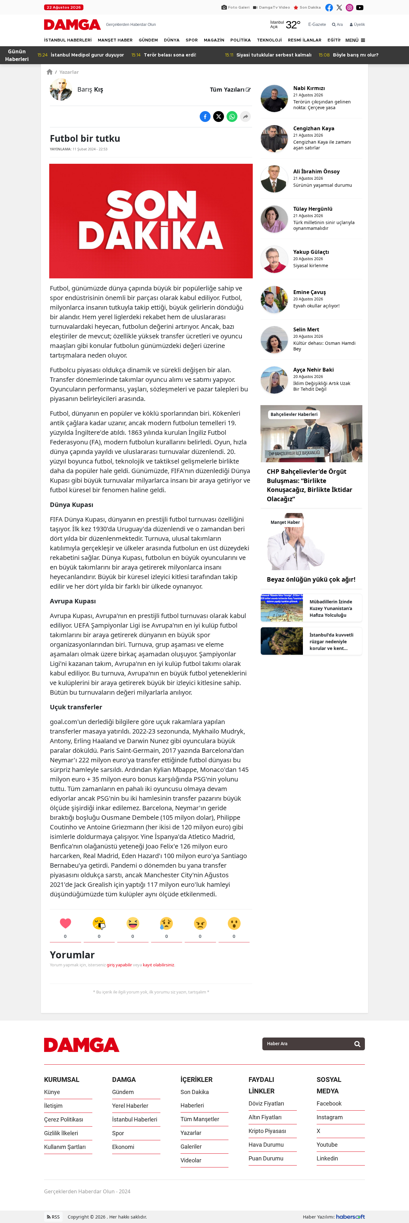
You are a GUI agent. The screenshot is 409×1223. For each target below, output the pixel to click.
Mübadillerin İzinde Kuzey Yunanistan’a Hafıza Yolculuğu (331, 608)
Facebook (329, 1103)
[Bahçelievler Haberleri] (311, 433)
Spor (118, 1133)
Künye (52, 1092)
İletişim (53, 1105)
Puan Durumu (266, 1158)
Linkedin (327, 1158)
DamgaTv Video (274, 7)
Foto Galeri (239, 7)
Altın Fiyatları (265, 1117)
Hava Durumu (266, 1144)
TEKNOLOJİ (269, 40)
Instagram (330, 1117)
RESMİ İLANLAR (304, 40)
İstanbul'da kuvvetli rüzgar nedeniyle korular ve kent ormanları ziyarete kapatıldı (331, 642)
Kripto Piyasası (267, 1131)
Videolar (191, 1160)
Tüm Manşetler (200, 1119)
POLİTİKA (240, 40)
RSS (55, 1217)
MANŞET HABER (115, 40)
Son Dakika (310, 7)
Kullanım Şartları (65, 1147)
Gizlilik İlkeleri (61, 1133)
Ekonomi (123, 1147)
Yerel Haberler (130, 1105)
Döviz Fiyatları (266, 1103)
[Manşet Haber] (311, 541)
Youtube (327, 1144)
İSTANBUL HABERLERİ (68, 40)
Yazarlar (67, 72)
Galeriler (191, 1146)
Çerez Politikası (63, 1119)
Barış (90, 89)
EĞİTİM (335, 40)
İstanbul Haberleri (134, 1119)
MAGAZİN (214, 40)
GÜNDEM (148, 40)
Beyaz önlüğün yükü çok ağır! (311, 579)
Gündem (123, 1092)
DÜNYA (172, 40)
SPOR (192, 40)
